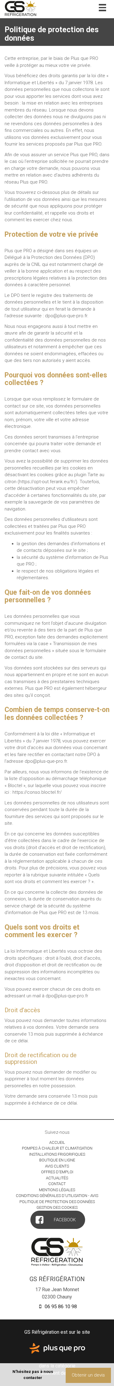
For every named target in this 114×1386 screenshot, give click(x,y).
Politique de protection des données (57, 1201)
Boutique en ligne (57, 1160)
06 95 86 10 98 (60, 1306)
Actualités (57, 1178)
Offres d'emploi (57, 1172)
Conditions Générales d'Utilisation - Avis (57, 1195)
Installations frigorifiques (57, 1154)
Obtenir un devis (88, 1375)
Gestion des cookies (57, 1207)
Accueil (57, 1142)
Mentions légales (57, 1190)
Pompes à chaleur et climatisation (57, 1148)
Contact (57, 1183)
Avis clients (57, 1166)
